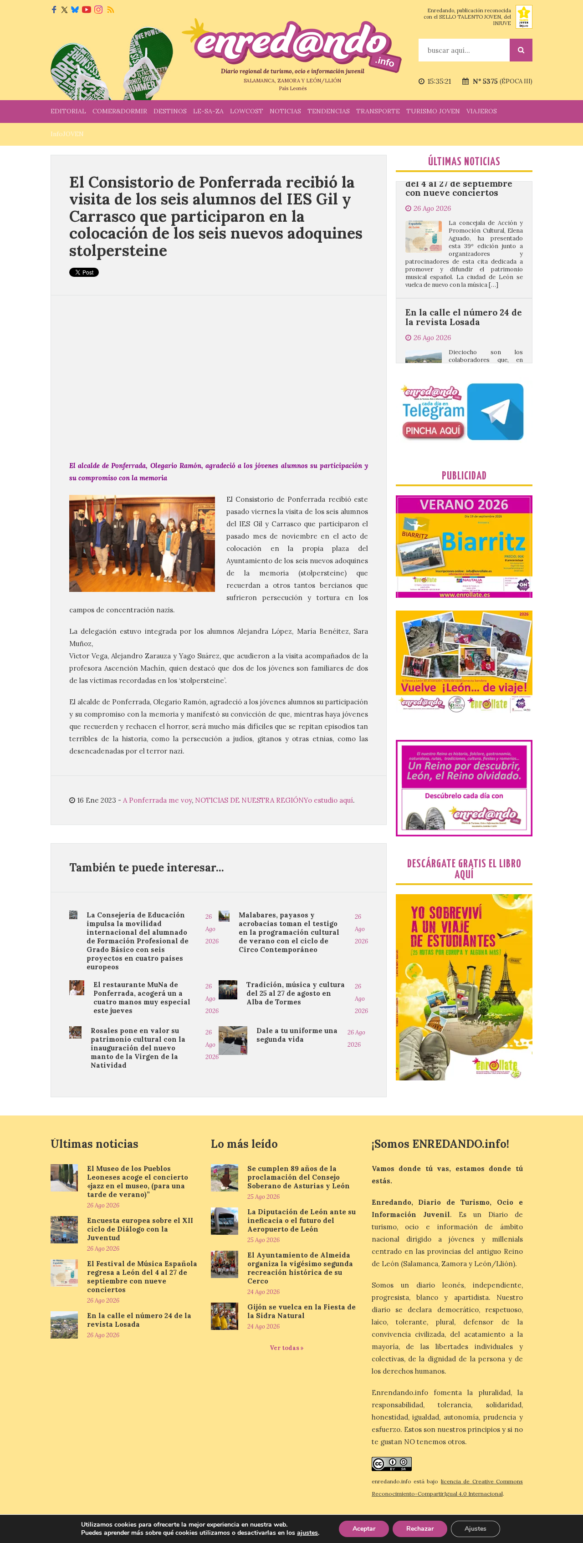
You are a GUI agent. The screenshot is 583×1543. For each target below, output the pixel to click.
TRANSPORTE (378, 111)
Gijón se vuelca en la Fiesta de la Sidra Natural (301, 1311)
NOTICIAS (285, 111)
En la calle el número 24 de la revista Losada (463, 268)
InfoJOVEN (67, 134)
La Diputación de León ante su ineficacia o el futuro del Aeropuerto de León (301, 1220)
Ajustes (475, 1528)
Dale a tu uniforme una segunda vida (297, 1035)
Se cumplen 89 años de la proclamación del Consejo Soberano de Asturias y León (298, 1177)
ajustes (307, 1533)
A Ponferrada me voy (157, 800)
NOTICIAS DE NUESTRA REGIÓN (249, 800)
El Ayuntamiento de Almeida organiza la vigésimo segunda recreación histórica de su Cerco (300, 1268)
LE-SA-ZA (208, 111)
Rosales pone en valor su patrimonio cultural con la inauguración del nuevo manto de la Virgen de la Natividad (138, 1047)
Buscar (521, 50)
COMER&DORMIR (119, 111)
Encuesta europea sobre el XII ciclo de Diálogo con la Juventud (140, 1229)
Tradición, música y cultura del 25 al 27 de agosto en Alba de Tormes (295, 993)
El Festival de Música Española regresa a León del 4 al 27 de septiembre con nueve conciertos (142, 1276)
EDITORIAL (68, 111)
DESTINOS (170, 111)
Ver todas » (287, 1348)
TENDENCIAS (328, 111)
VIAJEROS (481, 111)
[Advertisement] (218, 377)
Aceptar (364, 1528)
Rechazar (420, 1528)
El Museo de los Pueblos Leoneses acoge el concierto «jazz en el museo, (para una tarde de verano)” (137, 1181)
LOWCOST (246, 111)
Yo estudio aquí (328, 800)
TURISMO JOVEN (433, 111)
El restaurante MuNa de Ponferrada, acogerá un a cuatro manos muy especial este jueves (141, 997)
